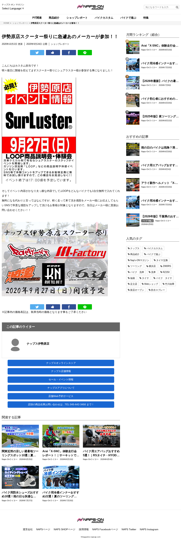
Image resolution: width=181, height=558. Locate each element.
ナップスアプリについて (61, 387)
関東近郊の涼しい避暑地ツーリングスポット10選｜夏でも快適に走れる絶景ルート (20, 453)
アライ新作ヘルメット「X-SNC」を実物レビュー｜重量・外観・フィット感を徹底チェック (159, 183)
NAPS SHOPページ (64, 529)
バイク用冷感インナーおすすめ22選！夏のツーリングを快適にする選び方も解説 (60, 495)
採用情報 (84, 529)
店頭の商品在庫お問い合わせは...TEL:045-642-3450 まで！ (61, 404)
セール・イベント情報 (61, 379)
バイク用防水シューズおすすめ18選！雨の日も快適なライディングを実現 (20, 495)
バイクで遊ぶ (147, 221)
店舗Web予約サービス (60, 396)
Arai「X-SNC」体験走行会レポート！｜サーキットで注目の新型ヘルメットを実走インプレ (60, 453)
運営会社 (28, 529)
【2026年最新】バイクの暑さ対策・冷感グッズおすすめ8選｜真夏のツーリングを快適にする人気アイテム (160, 81)
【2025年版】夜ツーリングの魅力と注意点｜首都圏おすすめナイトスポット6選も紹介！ (160, 116)
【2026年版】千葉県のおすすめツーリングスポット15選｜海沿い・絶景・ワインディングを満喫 (160, 216)
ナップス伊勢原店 (38, 343)
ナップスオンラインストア (61, 363)
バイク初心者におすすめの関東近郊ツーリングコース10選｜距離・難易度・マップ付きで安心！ (159, 99)
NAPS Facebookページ (105, 529)
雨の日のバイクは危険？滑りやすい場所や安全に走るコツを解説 (159, 148)
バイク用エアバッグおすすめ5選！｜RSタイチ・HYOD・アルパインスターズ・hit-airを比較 (101, 453)
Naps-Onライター (9, 459)
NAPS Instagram (149, 529)
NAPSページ (43, 529)
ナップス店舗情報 (61, 371)
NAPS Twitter (129, 529)
